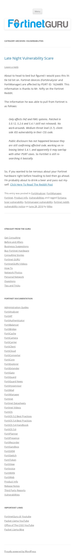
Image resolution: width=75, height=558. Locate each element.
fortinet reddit (61, 202)
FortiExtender (11, 368)
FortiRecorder (11, 442)
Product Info (21, 197)
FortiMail (9, 390)
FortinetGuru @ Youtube (17, 516)
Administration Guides (16, 307)
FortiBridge (10, 329)
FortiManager (54, 193)
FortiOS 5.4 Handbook (16, 425)
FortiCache (10, 333)
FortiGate (9, 372)
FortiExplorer (11, 364)
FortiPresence (11, 438)
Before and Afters (13, 242)
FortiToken (10, 459)
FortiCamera (11, 337)
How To (8, 268)
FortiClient (10, 346)
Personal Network (14, 276)
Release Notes (12, 486)
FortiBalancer (11, 324)
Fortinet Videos (12, 407)
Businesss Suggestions (16, 246)
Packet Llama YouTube (16, 520)
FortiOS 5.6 (10, 429)
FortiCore (9, 359)
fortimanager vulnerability (39, 202)
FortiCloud (10, 351)
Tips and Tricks (12, 285)
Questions (9, 281)
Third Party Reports (14, 490)
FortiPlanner (11, 433)
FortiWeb (9, 477)
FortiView (9, 464)
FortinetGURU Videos (15, 263)
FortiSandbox (11, 446)
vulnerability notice (14, 206)
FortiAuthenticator (14, 320)
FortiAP (8, 316)
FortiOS (8, 412)
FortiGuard (10, 377)
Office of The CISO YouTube (19, 525)
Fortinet (8, 197)
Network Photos (13, 272)
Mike (49, 206)
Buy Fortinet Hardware (16, 250)
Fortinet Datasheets (15, 403)
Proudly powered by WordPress (20, 551)
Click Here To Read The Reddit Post (31, 184)
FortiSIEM (9, 451)
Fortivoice (9, 468)
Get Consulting (12, 237)
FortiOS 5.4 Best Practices (18, 420)
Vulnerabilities (36, 197)
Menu (37, 11)
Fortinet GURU (12, 259)
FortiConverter (12, 355)
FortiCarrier (10, 342)
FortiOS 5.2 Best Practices (18, 416)
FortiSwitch (10, 455)
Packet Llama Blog (14, 529)
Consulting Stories (14, 255)
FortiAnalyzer (38, 193)
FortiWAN (9, 472)
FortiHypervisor (12, 385)
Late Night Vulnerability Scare (29, 58)
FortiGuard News (13, 381)
